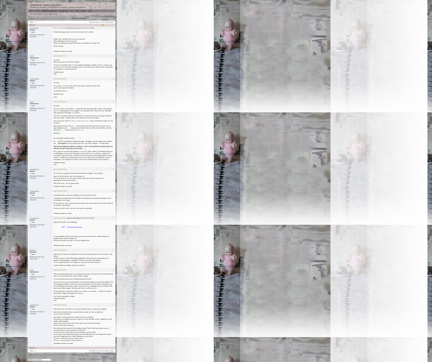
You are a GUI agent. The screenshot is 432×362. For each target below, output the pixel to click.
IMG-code (80, 130)
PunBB (88, 359)
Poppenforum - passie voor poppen (45, 5)
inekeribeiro (34, 28)
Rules (71, 11)
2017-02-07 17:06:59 (60, 28)
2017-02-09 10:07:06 (60, 101)
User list (37, 11)
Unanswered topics (107, 14)
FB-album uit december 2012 (79, 121)
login (96, 22)
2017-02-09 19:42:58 (60, 169)
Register (83, 11)
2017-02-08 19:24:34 (60, 79)
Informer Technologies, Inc (107, 359)
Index (31, 11)
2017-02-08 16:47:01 (60, 56)
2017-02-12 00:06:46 (60, 250)
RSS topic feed (109, 25)
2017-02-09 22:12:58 (60, 191)
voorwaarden (83, 151)
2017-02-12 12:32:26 (60, 270)
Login (89, 11)
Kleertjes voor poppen (62, 18)
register (102, 22)
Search (77, 11)
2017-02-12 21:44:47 (60, 305)
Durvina (33, 250)
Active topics (96, 14)
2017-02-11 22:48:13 (60, 218)
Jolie (32, 56)
